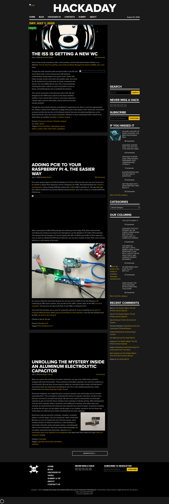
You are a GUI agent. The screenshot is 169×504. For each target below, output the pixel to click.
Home (32, 17)
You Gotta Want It (130, 221)
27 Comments (129, 275)
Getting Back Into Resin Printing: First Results (130, 186)
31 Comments (129, 180)
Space (42, 124)
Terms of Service (111, 490)
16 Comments (129, 293)
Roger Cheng (47, 374)
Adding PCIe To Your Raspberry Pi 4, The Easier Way (63, 169)
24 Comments (129, 153)
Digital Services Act (123, 490)
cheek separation (44, 126)
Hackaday (84, 8)
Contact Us (54, 484)
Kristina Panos (48, 57)
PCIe (39, 326)
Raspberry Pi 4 (47, 326)
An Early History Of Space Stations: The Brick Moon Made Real (130, 134)
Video (51, 475)
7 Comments (129, 168)
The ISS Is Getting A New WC (65, 54)
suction (40, 129)
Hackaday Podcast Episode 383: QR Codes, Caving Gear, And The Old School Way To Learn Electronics (130, 233)
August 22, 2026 (133, 17)
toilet (45, 129)
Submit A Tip (54, 478)
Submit (82, 17)
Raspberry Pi (43, 323)
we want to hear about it (47, 315)
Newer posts (89, 453)
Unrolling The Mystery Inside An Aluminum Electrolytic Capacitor (68, 366)
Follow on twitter (114, 105)
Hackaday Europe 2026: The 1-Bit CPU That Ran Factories (130, 147)
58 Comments (99, 177)
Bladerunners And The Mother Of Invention (130, 174)
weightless (61, 129)
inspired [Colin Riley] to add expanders (69, 313)
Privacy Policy (102, 490)
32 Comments (99, 57)
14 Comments (129, 263)
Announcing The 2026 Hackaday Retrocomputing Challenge (129, 286)
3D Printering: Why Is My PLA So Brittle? (130, 269)
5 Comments (129, 242)
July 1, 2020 (36, 57)
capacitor (41, 442)
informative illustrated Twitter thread (54, 389)
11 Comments (129, 225)
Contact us (125, 105)
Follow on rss (121, 105)
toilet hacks (52, 129)
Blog (41, 17)
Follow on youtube (118, 105)
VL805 (72, 187)
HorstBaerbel (115, 338)
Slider (37, 124)
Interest (49, 121)
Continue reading (64, 117)
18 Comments (129, 141)
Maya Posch (47, 177)
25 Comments (129, 192)
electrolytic (49, 442)
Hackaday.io (54, 17)
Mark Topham (115, 353)
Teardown (42, 439)
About (93, 17)
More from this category (118, 195)
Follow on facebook (111, 105)
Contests (70, 17)
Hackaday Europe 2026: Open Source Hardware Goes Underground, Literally (130, 160)
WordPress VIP (88, 494)
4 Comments (100, 374)
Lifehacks (56, 121)
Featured (42, 121)
